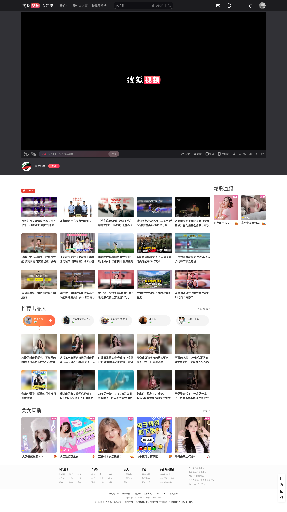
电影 (71, 478)
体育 (71, 482)
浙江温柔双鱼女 (69, 456)
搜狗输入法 (114, 493)
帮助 (126, 482)
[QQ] (250, 154)
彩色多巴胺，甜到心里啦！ (230, 222)
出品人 (111, 482)
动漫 (79, 478)
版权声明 (129, 502)
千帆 (79, 482)
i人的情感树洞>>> (32, 456)
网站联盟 (146, 474)
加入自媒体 (201, 309)
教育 (93, 478)
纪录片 (62, 478)
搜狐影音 (164, 478)
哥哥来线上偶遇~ (185, 456)
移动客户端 (165, 474)
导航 (62, 5)
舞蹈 (102, 482)
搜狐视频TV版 (166, 482)
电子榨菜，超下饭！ (148, 456)
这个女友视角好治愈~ (254, 222)
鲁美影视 (40, 166)
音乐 (102, 474)
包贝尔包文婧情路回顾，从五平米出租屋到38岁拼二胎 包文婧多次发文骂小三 (38, 225)
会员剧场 (128, 478)
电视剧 (62, 474)
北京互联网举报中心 (198, 472)
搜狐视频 (30, 6)
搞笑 (93, 474)
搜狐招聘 (126, 493)
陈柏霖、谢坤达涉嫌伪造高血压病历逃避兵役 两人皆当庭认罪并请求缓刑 (77, 297)
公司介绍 (174, 493)
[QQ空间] (256, 154)
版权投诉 (146, 482)
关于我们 (146, 478)
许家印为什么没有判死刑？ (76, 220)
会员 (126, 469)
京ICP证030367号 (197, 484)
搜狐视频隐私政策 (114, 502)
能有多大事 (80, 5)
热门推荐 (28, 190)
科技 (110, 478)
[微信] (244, 154)
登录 (44, 154)
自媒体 (94, 469)
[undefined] (26, 166)
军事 (93, 482)
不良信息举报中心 (197, 468)
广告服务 (137, 493)
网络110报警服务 (196, 476)
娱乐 (79, 474)
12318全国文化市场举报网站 (201, 480)
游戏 (110, 474)
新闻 (61, 482)
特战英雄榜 (99, 5)
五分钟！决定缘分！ (110, 456)
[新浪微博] (262, 154)
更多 (205, 411)
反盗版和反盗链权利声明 (147, 502)
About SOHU (161, 493)
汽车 (102, 478)
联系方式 (148, 493)
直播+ (173, 478)
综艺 (71, 474)
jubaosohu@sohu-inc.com (181, 502)
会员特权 (128, 474)
